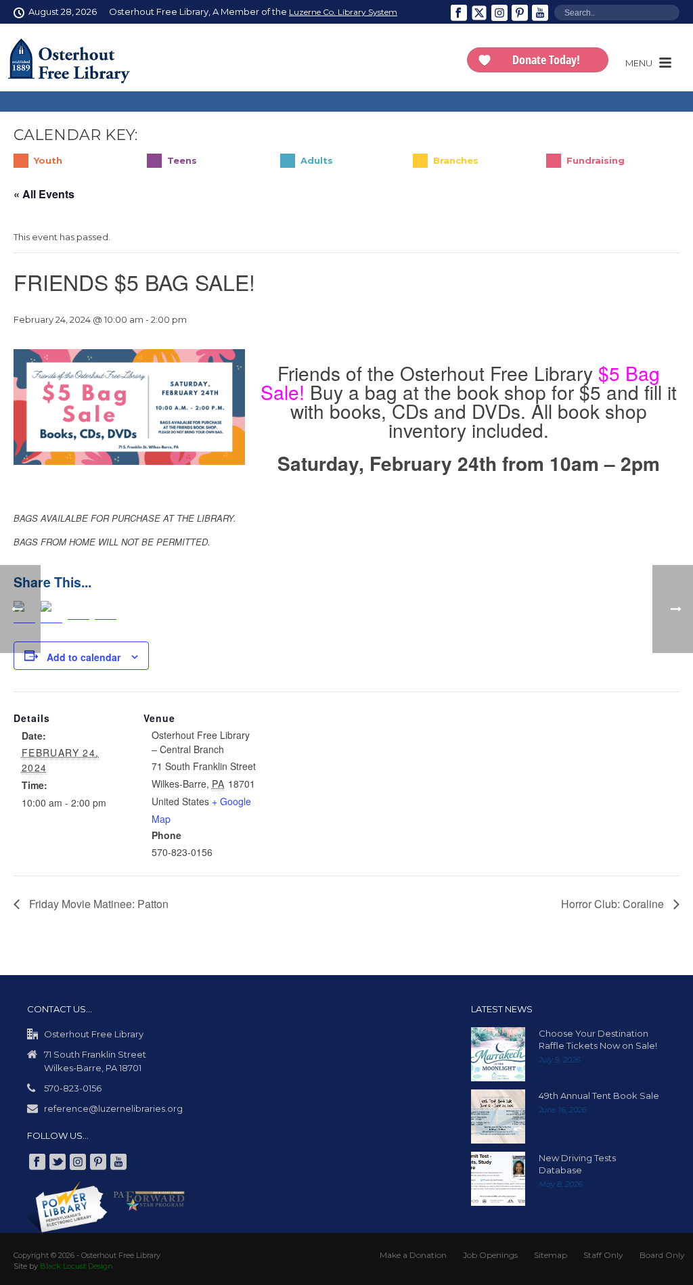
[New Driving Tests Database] (498, 1179)
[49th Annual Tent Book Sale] (498, 1116)
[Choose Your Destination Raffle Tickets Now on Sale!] (498, 1054)
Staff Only (603, 1255)
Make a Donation (413, 1255)
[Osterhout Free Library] (69, 60)
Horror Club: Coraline (614, 903)
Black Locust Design (76, 1266)
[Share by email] (105, 612)
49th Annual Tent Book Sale (599, 1095)
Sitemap (550, 1255)
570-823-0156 (73, 1088)
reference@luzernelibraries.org (113, 1108)
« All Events (44, 194)
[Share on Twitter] (51, 612)
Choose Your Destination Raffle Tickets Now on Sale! (598, 1039)
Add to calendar (83, 657)
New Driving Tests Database (577, 1163)
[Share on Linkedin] (78, 612)
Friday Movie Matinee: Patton (97, 903)
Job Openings (490, 1255)
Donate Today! (546, 59)
